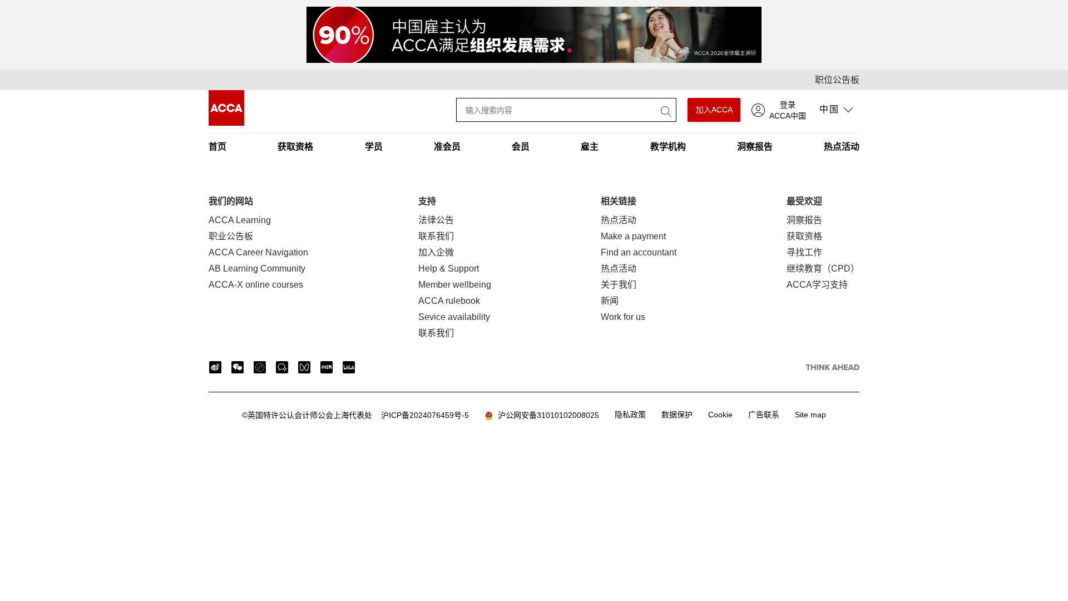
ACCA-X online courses (256, 284)
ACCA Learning (240, 220)
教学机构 (668, 146)
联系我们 (436, 236)
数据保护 (677, 414)
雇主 (590, 146)
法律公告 (436, 220)
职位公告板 (837, 80)
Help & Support (448, 268)
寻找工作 (804, 252)
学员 (374, 146)
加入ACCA (714, 109)
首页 (217, 146)
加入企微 (436, 252)
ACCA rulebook (449, 301)
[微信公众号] (237, 367)
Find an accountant (638, 252)
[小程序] (259, 367)
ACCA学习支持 (817, 284)
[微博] (215, 367)
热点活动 (841, 146)
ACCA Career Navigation (258, 252)
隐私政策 (630, 414)
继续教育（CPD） (823, 268)
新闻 (610, 301)
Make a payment (633, 236)
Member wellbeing (454, 284)
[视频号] (304, 367)
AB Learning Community (257, 268)
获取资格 (295, 146)
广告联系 (763, 414)
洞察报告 (755, 146)
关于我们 (618, 284)
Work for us (623, 317)
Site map (810, 414)
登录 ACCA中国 (787, 110)
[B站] (348, 367)
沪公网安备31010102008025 (546, 415)
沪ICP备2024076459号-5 (355, 415)
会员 (521, 146)
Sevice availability (454, 317)
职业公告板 (231, 236)
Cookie (720, 414)
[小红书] (326, 367)
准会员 (447, 146)
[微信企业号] (282, 367)
